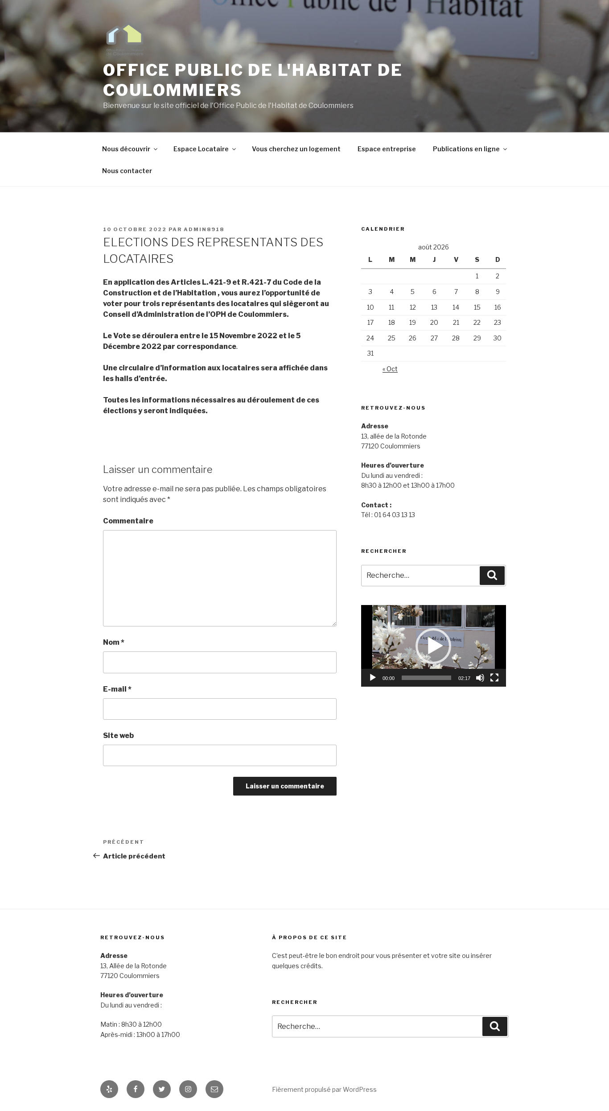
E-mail (117, 689)
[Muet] (480, 677)
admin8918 (204, 229)
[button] (433, 646)
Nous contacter (127, 170)
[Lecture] (372, 677)
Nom (113, 642)
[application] (433, 646)
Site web (118, 735)
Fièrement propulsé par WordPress (324, 1089)
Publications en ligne (466, 149)
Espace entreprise (387, 149)
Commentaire (128, 521)
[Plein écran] (494, 677)
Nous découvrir (126, 149)
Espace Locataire (201, 149)
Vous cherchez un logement (296, 149)
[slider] (426, 678)
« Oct (390, 369)
